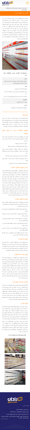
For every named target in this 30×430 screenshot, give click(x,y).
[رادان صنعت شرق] (7, 3)
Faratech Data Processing (19, 427)
